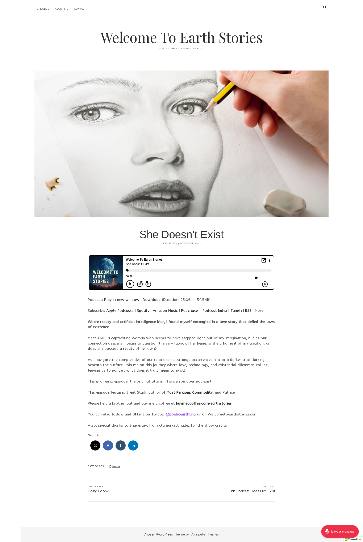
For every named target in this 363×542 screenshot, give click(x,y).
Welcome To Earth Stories (181, 37)
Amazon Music (165, 310)
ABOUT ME (61, 8)
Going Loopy (98, 491)
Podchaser (190, 310)
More (259, 310)
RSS (248, 310)
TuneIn (236, 310)
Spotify (143, 310)
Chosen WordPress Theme (164, 534)
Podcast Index (215, 310)
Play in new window (121, 299)
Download (152, 299)
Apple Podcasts (120, 310)
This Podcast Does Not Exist (252, 491)
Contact (80, 8)
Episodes (43, 8)
